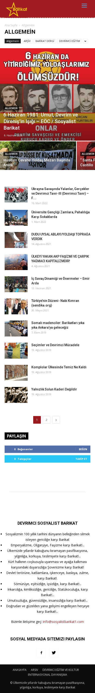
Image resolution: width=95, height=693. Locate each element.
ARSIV (34, 670)
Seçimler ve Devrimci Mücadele (55, 345)
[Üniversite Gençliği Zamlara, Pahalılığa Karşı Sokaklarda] (16, 218)
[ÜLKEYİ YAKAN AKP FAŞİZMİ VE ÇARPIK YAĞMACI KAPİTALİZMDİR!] (16, 262)
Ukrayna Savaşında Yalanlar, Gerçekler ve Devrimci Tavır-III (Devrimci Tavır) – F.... (60, 193)
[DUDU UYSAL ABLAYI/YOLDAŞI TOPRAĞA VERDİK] (16, 240)
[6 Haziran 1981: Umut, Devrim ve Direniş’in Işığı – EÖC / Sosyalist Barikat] (47, 94)
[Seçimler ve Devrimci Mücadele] (16, 351)
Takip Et (81, 459)
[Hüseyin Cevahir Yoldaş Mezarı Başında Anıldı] (38, 159)
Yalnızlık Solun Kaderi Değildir (54, 389)
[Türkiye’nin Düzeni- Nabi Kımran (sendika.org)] (16, 306)
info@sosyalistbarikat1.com (63, 621)
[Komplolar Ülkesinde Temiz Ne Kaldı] (16, 373)
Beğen (83, 449)
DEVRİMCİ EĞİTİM (69, 41)
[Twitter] (53, 652)
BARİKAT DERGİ (45, 41)
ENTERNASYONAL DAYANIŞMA (47, 675)
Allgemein (12, 41)
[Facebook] (41, 652)
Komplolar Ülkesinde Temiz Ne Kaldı (58, 367)
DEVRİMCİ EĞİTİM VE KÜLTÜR (60, 670)
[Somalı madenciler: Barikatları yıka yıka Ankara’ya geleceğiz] (16, 328)
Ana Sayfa (11, 25)
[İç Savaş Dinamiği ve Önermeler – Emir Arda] (16, 284)
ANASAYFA (20, 670)
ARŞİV (27, 41)
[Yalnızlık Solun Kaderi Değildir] (16, 395)
